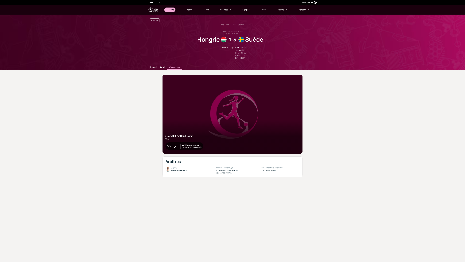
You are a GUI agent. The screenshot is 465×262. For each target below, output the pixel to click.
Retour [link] (155, 20)
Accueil (153, 67)
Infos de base (174, 67)
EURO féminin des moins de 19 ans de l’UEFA (153, 9)
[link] (170, 9)
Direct (162, 67)
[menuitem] (172, 9)
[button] (225, 9)
